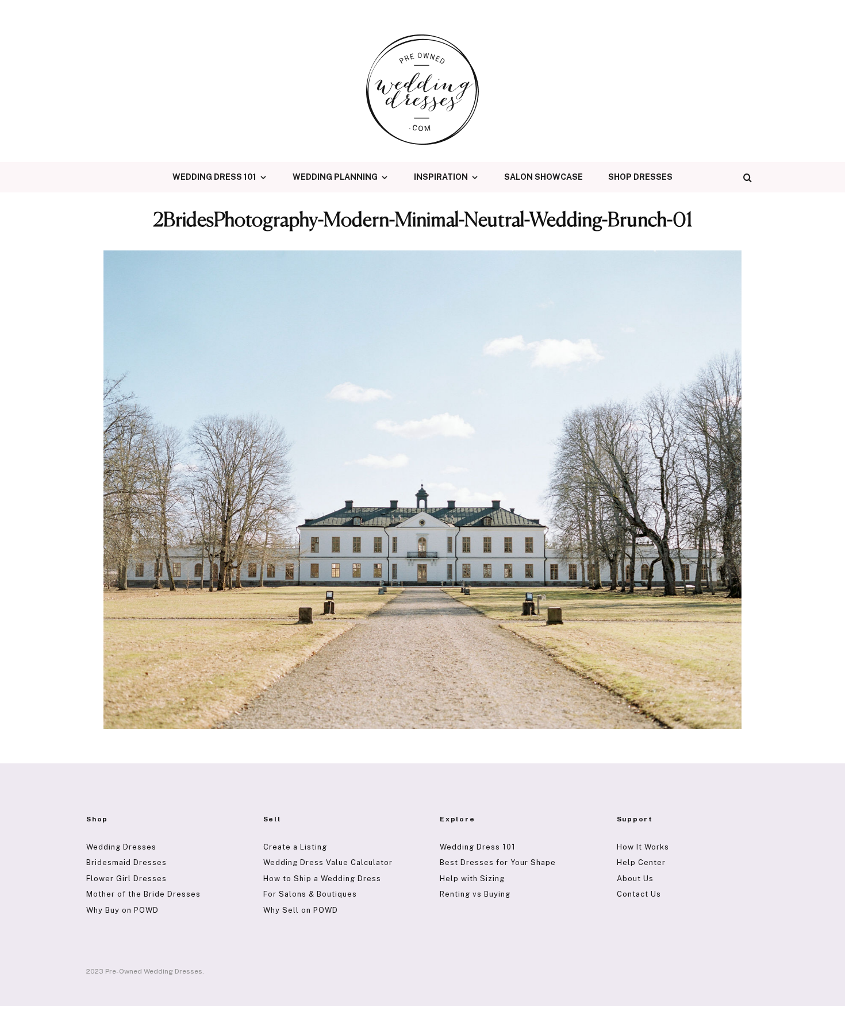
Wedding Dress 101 (214, 177)
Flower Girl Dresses (126, 878)
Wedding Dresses (121, 847)
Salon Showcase (543, 177)
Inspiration (441, 177)
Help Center (641, 862)
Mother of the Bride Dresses (143, 894)
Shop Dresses (640, 177)
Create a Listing (295, 847)
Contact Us (639, 894)
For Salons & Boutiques (310, 894)
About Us (635, 878)
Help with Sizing (472, 878)
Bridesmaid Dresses (126, 862)
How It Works (643, 847)
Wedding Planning (335, 177)
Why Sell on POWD (300, 910)
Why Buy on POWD (122, 910)
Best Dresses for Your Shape (498, 862)
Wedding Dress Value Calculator (328, 862)
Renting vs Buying (475, 894)
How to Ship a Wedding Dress (322, 878)
